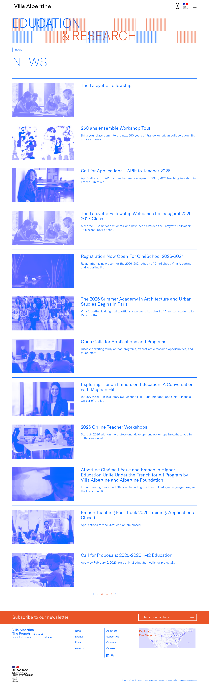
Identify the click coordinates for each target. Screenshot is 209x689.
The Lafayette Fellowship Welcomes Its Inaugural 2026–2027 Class (137, 216)
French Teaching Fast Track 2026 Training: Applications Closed (137, 515)
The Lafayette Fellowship (106, 85)
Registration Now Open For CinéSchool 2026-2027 (132, 256)
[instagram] (112, 655)
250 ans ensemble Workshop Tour (115, 128)
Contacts (111, 642)
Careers (110, 648)
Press (78, 642)
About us (111, 630)
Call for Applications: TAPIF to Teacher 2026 (125, 171)
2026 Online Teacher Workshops (114, 427)
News (78, 630)
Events (79, 636)
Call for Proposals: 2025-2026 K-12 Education (126, 555)
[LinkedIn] (107, 655)
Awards (79, 648)
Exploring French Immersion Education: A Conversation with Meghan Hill (137, 387)
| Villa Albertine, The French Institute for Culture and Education (170, 680)
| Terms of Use (127, 680)
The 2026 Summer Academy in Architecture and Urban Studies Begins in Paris (136, 301)
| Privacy (138, 680)
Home (18, 49)
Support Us (112, 636)
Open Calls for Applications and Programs (123, 341)
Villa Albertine (32, 6)
